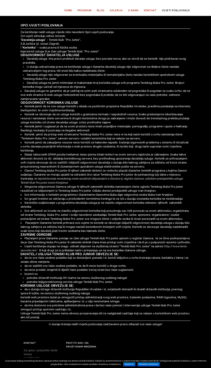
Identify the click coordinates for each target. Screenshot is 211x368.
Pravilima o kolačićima (148, 364)
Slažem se (129, 364)
